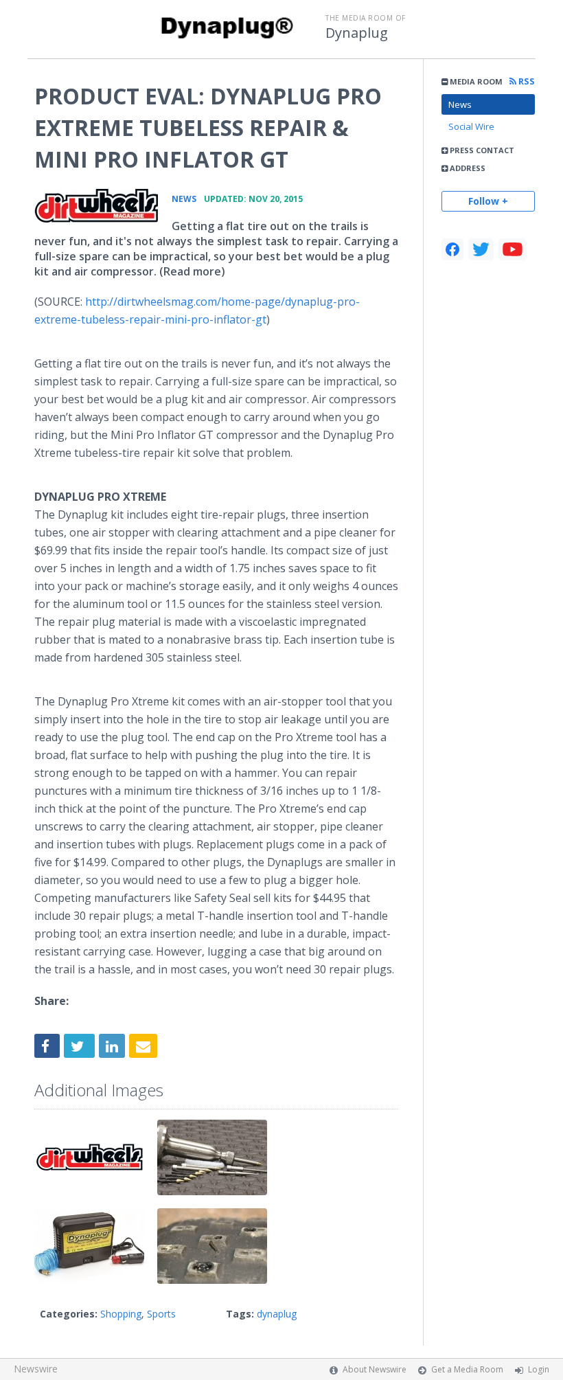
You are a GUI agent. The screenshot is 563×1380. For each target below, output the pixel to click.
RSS (525, 81)
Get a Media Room (467, 1369)
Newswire (36, 1368)
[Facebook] (452, 249)
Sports (161, 1313)
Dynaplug (356, 33)
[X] (481, 249)
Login (538, 1369)
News (460, 104)
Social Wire (471, 126)
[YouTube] (512, 249)
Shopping (120, 1313)
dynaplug (277, 1313)
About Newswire (374, 1369)
